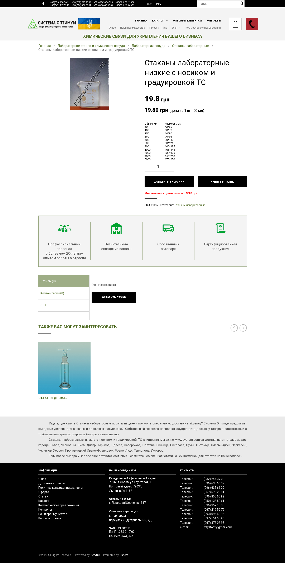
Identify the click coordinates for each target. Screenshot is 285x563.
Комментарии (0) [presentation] (52, 293)
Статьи (43, 496)
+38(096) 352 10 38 (125, 2)
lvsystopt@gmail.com (218, 527)
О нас (112, 27)
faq (165, 27)
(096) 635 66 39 (214, 483)
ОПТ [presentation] (43, 305)
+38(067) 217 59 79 (59, 5)
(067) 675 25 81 (214, 492)
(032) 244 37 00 (214, 479)
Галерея (154, 27)
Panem (124, 555)
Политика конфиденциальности (60, 487)
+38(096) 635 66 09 (103, 5)
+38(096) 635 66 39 (125, 5)
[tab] (64, 281)
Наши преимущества (132, 27)
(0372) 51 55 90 (214, 518)
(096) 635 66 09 (214, 487)
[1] (172, 163)
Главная (141, 20)
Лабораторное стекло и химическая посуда (91, 46)
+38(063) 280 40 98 (103, 2)
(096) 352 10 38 (214, 505)
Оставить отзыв (114, 297)
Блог (174, 27)
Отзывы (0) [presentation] (48, 281)
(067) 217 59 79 (214, 509)
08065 (154, 205)
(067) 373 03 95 (214, 522)
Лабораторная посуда (148, 46)
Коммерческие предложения (203, 27)
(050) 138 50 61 (214, 500)
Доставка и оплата (51, 483)
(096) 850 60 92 (214, 496)
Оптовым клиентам (187, 20)
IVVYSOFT (97, 555)
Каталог (158, 20)
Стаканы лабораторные (190, 46)
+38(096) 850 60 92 (81, 5)
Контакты (214, 20)
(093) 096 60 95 (214, 514)
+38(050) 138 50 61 (59, 2)
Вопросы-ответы (50, 518)
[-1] (172, 169)
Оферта (43, 492)
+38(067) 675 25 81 (81, 2)
